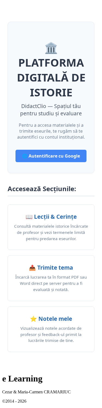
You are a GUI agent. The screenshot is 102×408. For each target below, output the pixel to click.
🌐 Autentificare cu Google (51, 156)
